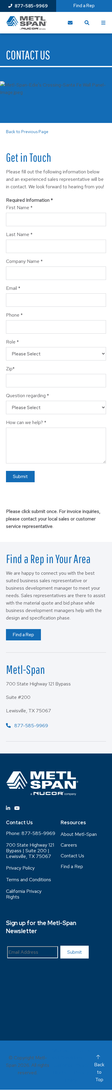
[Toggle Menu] (103, 22)
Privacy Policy (20, 868)
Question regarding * (27, 395)
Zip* (10, 369)
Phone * (14, 315)
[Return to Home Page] (26, 23)
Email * (13, 288)
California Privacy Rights (24, 894)
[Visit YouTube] (17, 808)
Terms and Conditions (28, 879)
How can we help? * (26, 422)
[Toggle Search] (87, 22)
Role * (12, 342)
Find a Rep (23, 635)
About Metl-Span (79, 834)
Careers (69, 845)
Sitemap (60, 1050)
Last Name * (19, 234)
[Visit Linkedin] (8, 808)
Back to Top (99, 1072)
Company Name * (24, 261)
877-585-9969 (31, 6)
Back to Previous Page (27, 131)
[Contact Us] (70, 22)
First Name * (19, 207)
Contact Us (72, 856)
